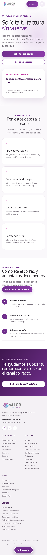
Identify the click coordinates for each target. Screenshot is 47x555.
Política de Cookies (9, 530)
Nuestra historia (8, 483)
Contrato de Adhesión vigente (12, 523)
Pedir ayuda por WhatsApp (23, 384)
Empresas (5, 453)
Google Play (6, 496)
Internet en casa (30, 465)
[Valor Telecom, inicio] (9, 4)
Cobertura (5, 456)
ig (9, 428)
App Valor (28, 459)
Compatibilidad (7, 459)
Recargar (32, 4)
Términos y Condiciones (10, 517)
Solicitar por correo (23, 54)
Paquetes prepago (9, 440)
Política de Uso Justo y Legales (13, 520)
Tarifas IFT (5, 486)
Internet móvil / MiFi (32, 469)
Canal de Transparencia (10, 511)
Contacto (5, 480)
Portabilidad (6, 450)
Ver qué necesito (23, 62)
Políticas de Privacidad (10, 514)
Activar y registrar (31, 443)
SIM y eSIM (5, 446)
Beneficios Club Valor (32, 450)
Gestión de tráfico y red (10, 490)
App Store (5, 493)
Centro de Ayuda (31, 462)
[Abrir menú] (42, 4)
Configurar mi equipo (32, 453)
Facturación (29, 456)
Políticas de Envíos (8, 526)
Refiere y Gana (30, 446)
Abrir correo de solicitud (17, 289)
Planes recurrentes (9, 443)
